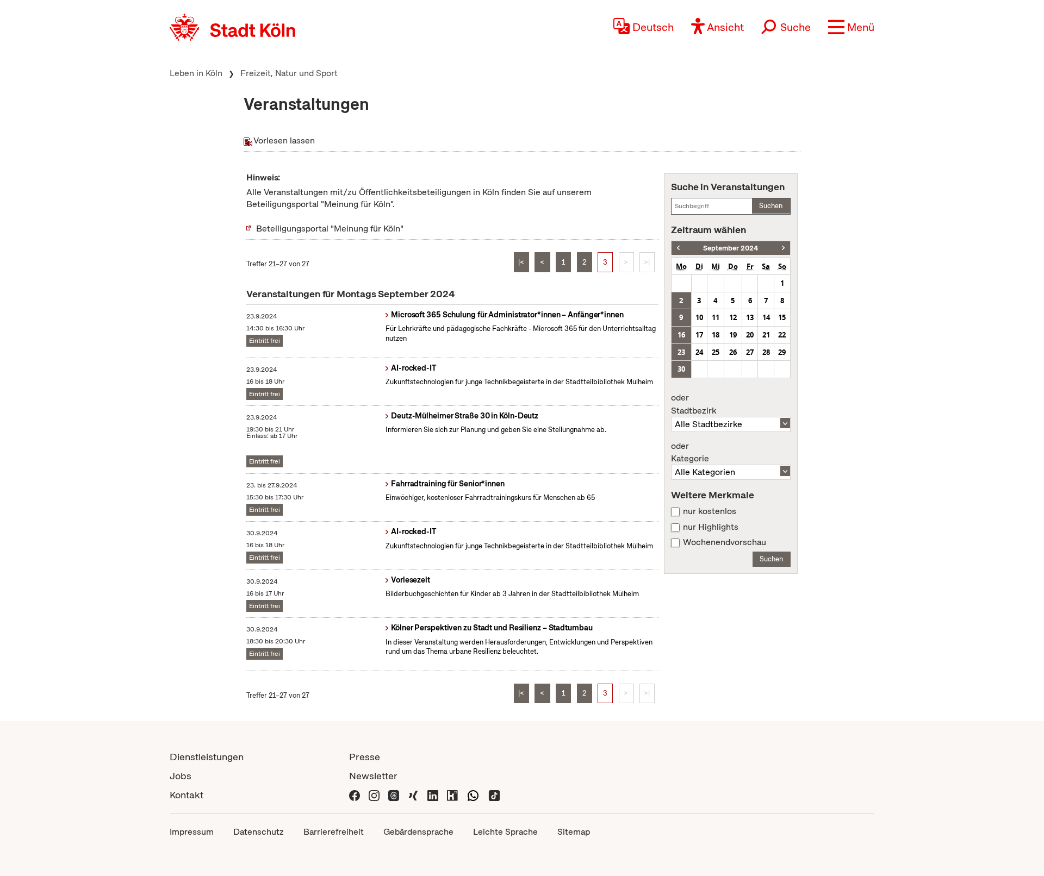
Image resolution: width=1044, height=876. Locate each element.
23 (681, 352)
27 (750, 352)
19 (733, 335)
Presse (364, 756)
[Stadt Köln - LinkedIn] (432, 794)
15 (782, 317)
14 (766, 317)
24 (699, 352)
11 (715, 317)
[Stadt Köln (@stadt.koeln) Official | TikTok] (494, 794)
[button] (851, 27)
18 (715, 335)
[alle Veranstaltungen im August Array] (678, 248)
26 (733, 352)
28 (766, 352)
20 (750, 335)
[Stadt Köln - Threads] (393, 794)
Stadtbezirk (693, 404)
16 (681, 335)
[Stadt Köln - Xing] (413, 794)
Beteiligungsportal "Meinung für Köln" (329, 228)
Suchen (770, 205)
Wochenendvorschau (724, 542)
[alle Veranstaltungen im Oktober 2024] (783, 248)
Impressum (192, 831)
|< (521, 262)
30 (681, 369)
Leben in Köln (196, 73)
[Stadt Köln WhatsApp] (473, 794)
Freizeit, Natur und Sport (289, 73)
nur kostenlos (709, 511)
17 (699, 335)
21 (766, 335)
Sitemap (573, 831)
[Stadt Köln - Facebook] (354, 794)
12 (733, 317)
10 (699, 317)
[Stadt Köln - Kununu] (452, 794)
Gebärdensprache (418, 831)
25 (715, 352)
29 (782, 352)
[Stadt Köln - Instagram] (374, 794)
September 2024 (730, 248)
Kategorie (690, 453)
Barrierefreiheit (333, 831)
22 (782, 335)
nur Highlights (710, 527)
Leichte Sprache (505, 831)
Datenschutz (258, 831)
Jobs (180, 775)
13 (750, 317)
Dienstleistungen (207, 756)
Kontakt (186, 795)
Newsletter (373, 775)
